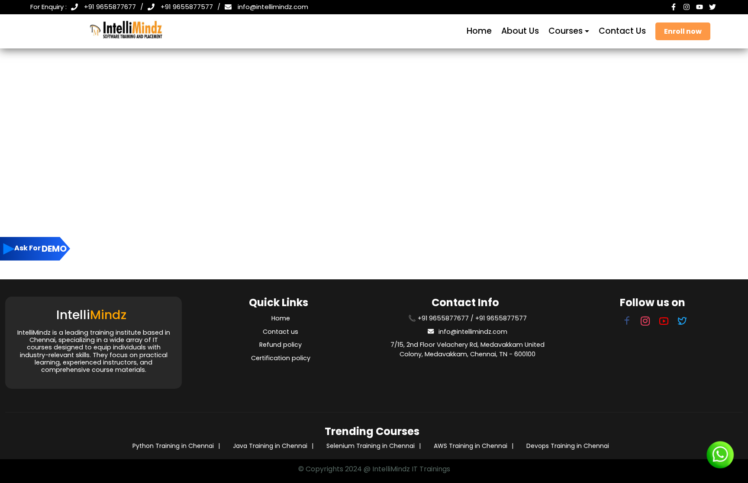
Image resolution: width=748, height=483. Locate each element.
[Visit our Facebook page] (626, 322)
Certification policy (280, 358)
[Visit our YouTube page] (664, 322)
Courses (565, 31)
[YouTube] (700, 6)
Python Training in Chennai (173, 445)
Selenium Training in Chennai (370, 445)
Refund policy (280, 344)
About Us (520, 31)
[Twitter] (713, 6)
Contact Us (622, 31)
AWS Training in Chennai (470, 445)
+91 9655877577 (187, 6)
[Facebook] (674, 6)
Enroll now (683, 31)
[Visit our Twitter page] (682, 322)
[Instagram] (687, 6)
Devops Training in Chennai (567, 445)
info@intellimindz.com (273, 6)
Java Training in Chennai (270, 445)
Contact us (280, 331)
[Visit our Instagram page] (644, 322)
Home (479, 31)
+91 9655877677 (110, 6)
